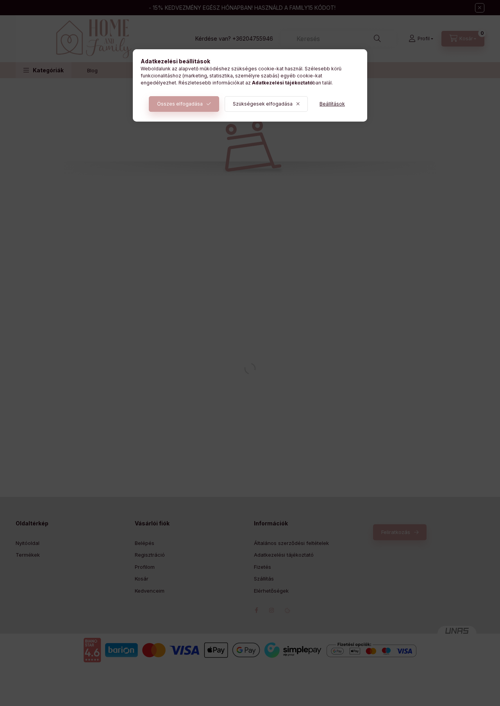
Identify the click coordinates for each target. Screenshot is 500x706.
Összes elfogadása (180, 104)
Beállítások (332, 104)
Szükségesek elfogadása (263, 104)
